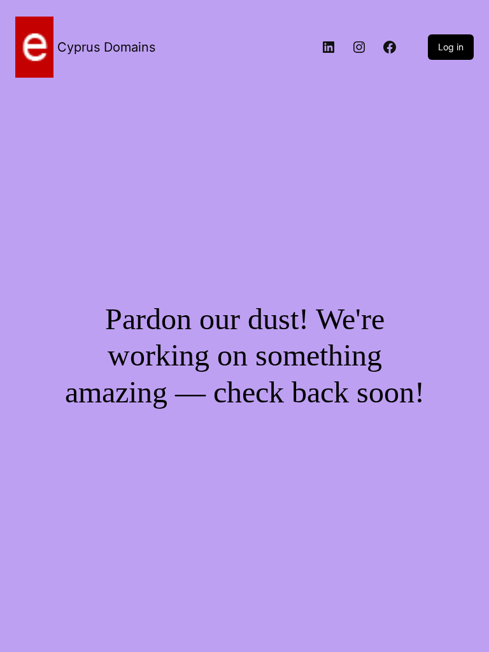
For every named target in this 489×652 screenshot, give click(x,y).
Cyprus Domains (106, 47)
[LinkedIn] (328, 47)
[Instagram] (359, 47)
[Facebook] (389, 47)
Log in (451, 46)
